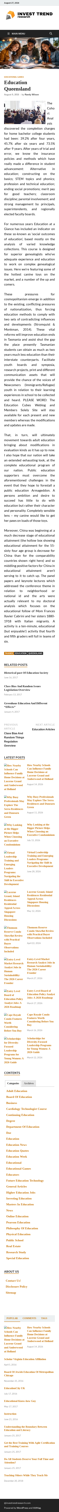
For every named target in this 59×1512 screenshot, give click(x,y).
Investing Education (19, 1198)
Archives (29, 1083)
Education (12, 1138)
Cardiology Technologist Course (26, 1108)
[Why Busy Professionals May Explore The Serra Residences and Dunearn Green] (14, 797)
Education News (16, 1144)
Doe (8, 1132)
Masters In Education (20, 1204)
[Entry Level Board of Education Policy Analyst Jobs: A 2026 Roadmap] (14, 991)
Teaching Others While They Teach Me (26, 1475)
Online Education (17, 1216)
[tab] (13, 1083)
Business (11, 1103)
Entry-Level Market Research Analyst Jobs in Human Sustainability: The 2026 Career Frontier (41, 966)
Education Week (16, 1156)
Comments (29, 1318)
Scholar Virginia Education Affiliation (25, 1359)
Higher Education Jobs (20, 1192)
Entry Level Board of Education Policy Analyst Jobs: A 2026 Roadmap (41, 994)
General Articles (16, 1186)
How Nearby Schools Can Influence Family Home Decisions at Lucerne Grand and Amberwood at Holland (40, 772)
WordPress (22, 1507)
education (21, 653)
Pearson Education (18, 1222)
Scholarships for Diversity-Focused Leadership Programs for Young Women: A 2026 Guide (39, 1045)
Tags (44, 1318)
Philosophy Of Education (22, 1228)
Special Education (17, 1258)
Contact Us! (13, 1280)
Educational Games (14, 77)
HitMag (37, 1507)
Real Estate (13, 1246)
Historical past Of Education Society (26, 672)
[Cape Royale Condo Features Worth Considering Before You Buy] (14, 1015)
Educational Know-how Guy (20, 1401)
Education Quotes (17, 1150)
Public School (14, 1240)
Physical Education (18, 1234)
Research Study (16, 1252)
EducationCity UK (14, 1388)
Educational (13, 1162)
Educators (12, 1174)
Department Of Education (22, 1126)
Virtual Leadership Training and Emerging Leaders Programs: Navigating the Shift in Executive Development (40, 859)
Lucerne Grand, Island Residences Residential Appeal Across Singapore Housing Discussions (40, 898)
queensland (35, 653)
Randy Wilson (32, 94)
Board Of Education (19, 1097)
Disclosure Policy (16, 1286)
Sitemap (11, 1292)
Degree (10, 1120)
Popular (12, 1318)
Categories (13, 1083)
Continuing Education (20, 1115)
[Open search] (50, 33)
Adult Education (16, 1091)
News (9, 1210)
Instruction (10, 1413)
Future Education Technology (25, 1180)
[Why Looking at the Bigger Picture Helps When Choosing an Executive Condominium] (14, 825)
